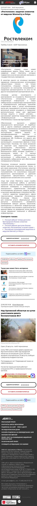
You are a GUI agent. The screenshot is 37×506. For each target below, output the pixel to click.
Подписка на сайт (8, 427)
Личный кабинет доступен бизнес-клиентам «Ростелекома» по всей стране (18, 226)
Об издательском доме (10, 429)
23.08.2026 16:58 (6, 304)
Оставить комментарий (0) (18, 245)
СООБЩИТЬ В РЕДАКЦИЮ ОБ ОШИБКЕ (14, 444)
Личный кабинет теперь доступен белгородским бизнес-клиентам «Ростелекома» (16, 222)
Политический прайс (9, 441)
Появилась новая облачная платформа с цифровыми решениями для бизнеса (20, 294)
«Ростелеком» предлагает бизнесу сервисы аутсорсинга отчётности (21, 289)
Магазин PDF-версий (9, 435)
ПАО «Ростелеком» (7, 41)
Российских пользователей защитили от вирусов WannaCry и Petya (19, 230)
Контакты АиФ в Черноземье (12, 424)
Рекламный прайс (8, 422)
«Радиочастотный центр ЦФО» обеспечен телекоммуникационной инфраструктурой (21, 271)
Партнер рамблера (26, 497)
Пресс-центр (22, 427)
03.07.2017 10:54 (6, 7)
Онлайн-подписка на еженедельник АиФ (17, 432)
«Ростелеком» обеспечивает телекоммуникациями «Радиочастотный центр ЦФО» (20, 284)
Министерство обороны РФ (10, 343)
